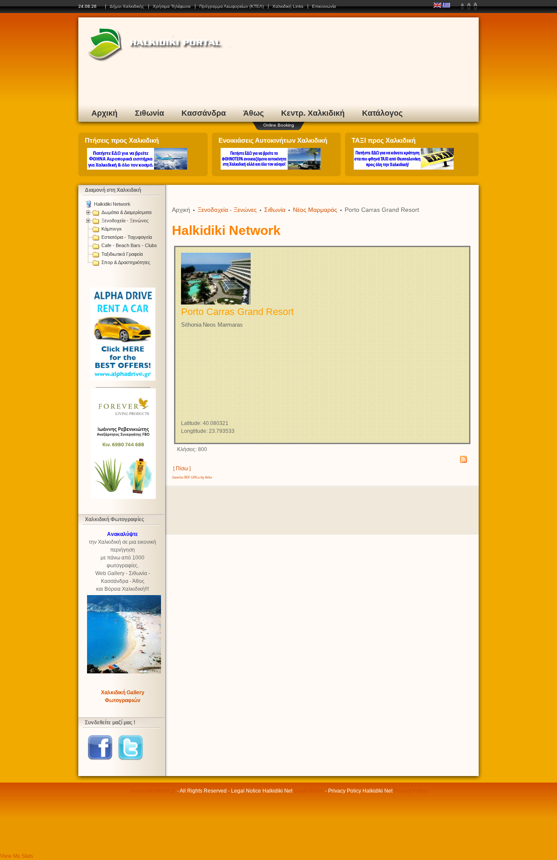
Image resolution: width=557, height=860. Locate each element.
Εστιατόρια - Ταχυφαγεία (126, 237)
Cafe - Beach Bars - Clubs (129, 245)
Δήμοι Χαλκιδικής (127, 6)
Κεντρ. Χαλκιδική (313, 113)
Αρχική (104, 113)
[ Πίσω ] (182, 468)
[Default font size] (469, 6)
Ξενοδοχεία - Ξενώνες (124, 220)
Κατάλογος (382, 113)
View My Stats (16, 856)
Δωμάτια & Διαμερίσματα (126, 212)
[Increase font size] (475, 6)
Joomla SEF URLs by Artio (192, 477)
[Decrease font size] (462, 6)
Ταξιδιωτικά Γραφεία (122, 254)
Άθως (253, 113)
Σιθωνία (149, 113)
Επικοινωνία (324, 6)
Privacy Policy (410, 791)
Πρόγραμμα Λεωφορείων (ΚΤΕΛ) (231, 6)
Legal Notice (309, 791)
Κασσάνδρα (203, 113)
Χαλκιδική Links (287, 6)
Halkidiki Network (112, 204)
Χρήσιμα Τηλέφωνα (172, 6)
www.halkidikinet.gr (153, 791)
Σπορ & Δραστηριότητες (125, 262)
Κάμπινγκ (111, 228)
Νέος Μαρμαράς (315, 209)
